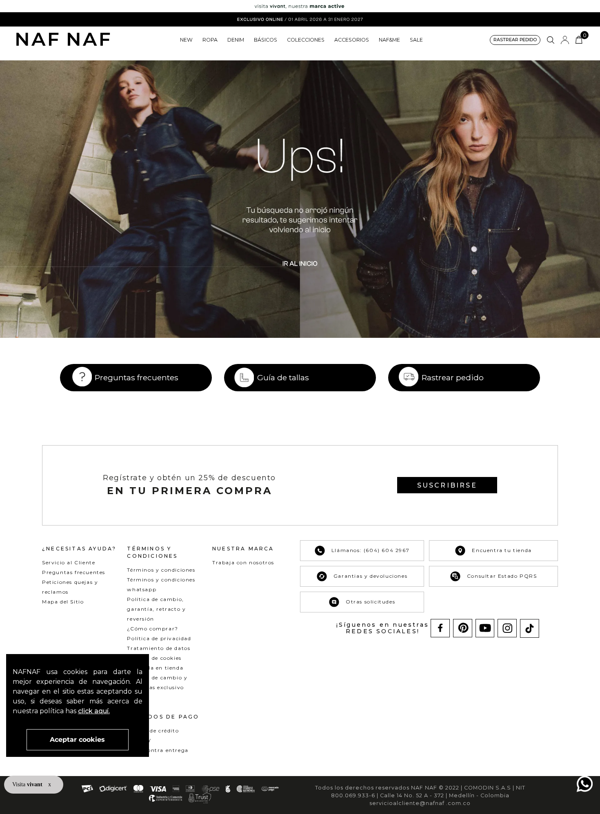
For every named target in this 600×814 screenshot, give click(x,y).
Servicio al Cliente (68, 562)
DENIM (235, 40)
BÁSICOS (265, 40)
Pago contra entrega (157, 750)
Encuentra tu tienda (501, 550)
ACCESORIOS (351, 40)
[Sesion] (565, 40)
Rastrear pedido (453, 377)
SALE (416, 40)
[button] (515, 40)
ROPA (210, 40)
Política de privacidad (159, 638)
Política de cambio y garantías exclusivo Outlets (157, 687)
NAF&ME (389, 40)
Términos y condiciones (161, 570)
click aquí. (94, 711)
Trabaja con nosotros (243, 562)
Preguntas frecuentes (136, 377)
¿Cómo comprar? (152, 628)
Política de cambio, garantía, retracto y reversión (156, 609)
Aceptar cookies (77, 739)
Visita (28, 784)
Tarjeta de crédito (153, 730)
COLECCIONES (305, 40)
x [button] (49, 784)
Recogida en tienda (155, 668)
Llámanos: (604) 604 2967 (370, 550)
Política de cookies (154, 658)
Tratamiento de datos (158, 648)
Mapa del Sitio (63, 602)
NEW (186, 40)
